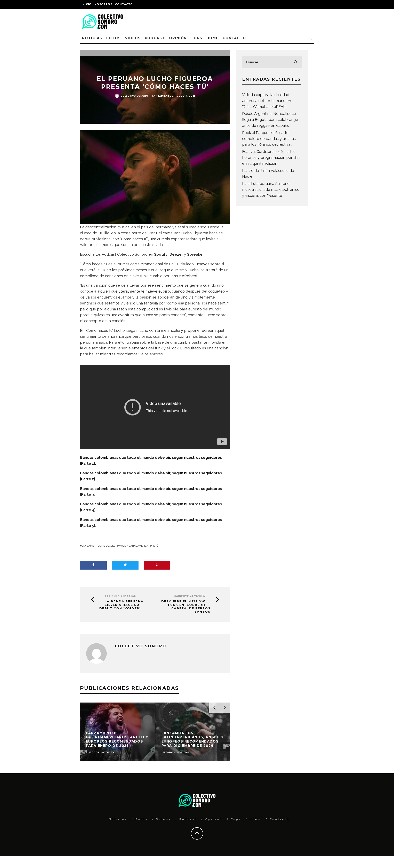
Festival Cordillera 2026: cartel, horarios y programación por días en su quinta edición (271, 157)
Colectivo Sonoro (134, 96)
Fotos (113, 38)
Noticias (92, 38)
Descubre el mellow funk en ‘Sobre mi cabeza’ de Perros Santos (186, 606)
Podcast (155, 38)
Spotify (161, 254)
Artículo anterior (120, 596)
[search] (295, 62)
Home (212, 38)
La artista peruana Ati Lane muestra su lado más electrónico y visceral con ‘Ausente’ (270, 189)
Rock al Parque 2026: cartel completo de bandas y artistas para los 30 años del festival (269, 138)
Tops (196, 38)
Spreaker (195, 254)
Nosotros (103, 4)
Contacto (124, 4)
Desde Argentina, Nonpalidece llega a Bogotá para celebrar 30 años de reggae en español (270, 119)
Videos (133, 38)
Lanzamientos (162, 96)
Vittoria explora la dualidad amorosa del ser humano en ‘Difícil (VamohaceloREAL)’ (266, 101)
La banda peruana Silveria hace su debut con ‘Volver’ (121, 605)
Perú (155, 545)
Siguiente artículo (189, 596)
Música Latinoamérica (133, 545)
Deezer (176, 254)
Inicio (86, 4)
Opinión (178, 38)
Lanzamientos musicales (98, 545)
